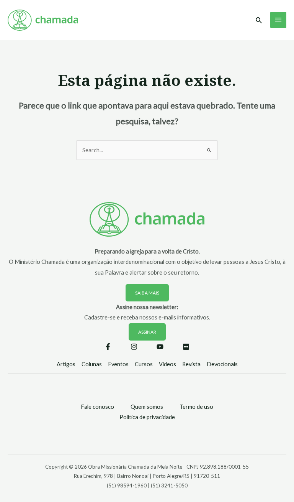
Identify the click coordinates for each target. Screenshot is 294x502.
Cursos (144, 364)
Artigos (66, 364)
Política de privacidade (147, 417)
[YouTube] (160, 346)
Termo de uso (196, 406)
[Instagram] (134, 346)
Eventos (118, 364)
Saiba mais (147, 293)
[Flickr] (186, 346)
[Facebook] (108, 346)
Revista (191, 364)
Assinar (147, 332)
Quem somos (147, 406)
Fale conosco (97, 406)
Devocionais (222, 364)
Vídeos (167, 364)
